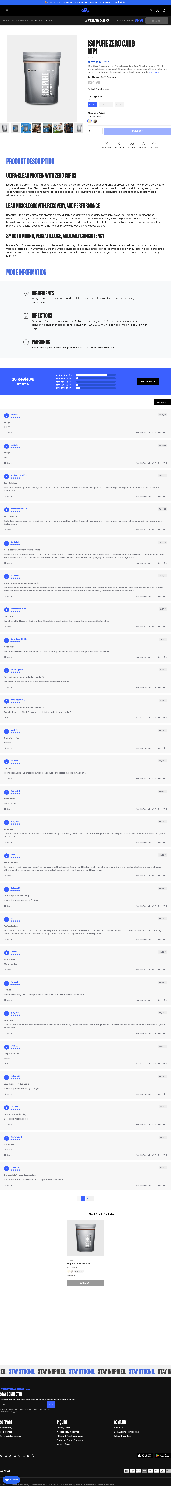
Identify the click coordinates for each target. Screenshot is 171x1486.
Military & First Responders (70, 1436)
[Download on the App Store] (145, 1455)
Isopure (91, 57)
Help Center (6, 1431)
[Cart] (164, 10)
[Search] (151, 10)
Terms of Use (63, 1444)
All (13, 20)
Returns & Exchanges (10, 1436)
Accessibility (6, 1427)
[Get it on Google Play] (163, 1455)
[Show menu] (7, 10)
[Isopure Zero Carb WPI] (85, 1238)
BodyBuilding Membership (126, 1431)
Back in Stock (22, 20)
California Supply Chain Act (70, 1440)
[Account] (157, 10)
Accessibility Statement (68, 1431)
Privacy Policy (44, 1409)
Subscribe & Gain (122, 1436)
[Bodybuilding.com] (85, 10)
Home (6, 20)
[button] (148, 381)
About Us (118, 1427)
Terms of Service (6, 1412)
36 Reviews (105, 61)
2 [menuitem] (87, 1199)
